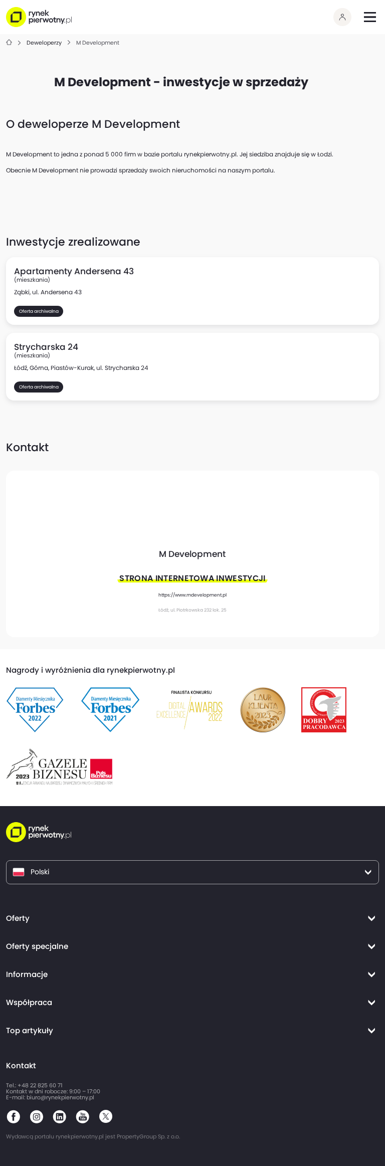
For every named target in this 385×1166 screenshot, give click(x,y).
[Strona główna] (9, 43)
